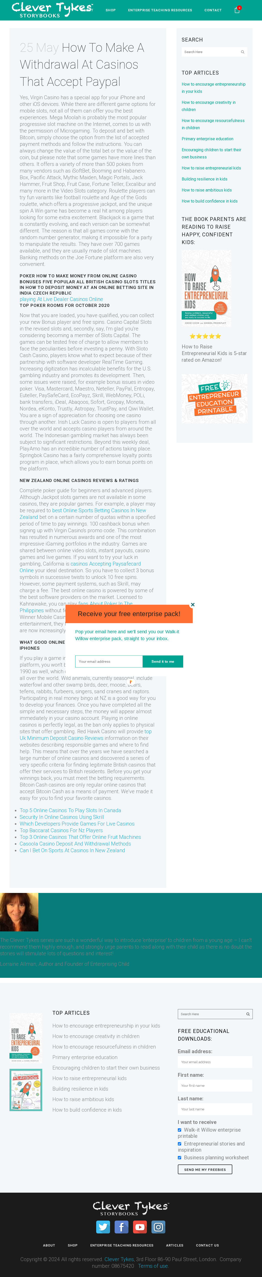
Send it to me (162, 661)
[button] (129, 614)
